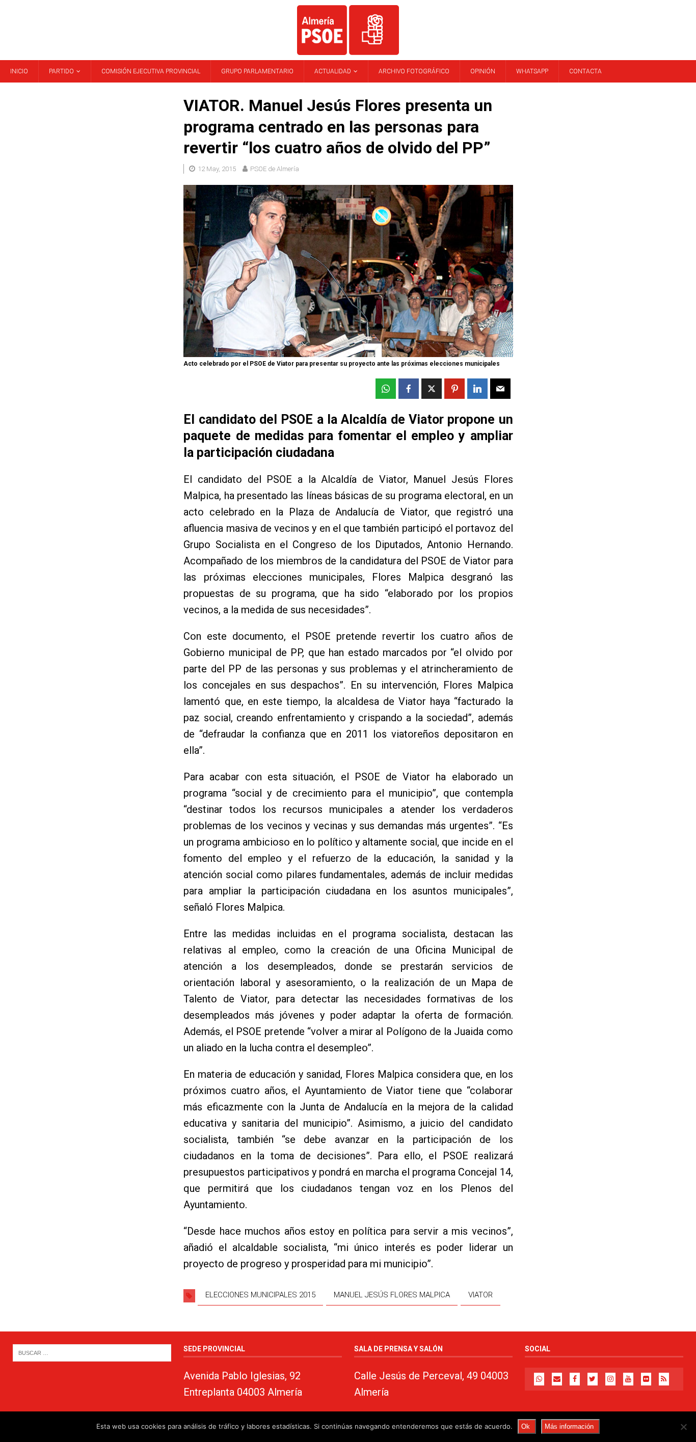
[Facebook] (575, 1379)
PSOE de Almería (274, 169)
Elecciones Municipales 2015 (260, 1294)
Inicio (19, 71)
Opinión (482, 71)
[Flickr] (646, 1379)
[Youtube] (628, 1379)
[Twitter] (592, 1379)
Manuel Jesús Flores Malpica (392, 1294)
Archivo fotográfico (414, 71)
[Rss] (664, 1379)
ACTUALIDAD (332, 71)
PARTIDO (61, 71)
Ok (525, 1426)
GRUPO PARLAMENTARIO (257, 71)
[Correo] (557, 1379)
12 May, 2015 (217, 169)
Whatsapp (532, 71)
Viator (480, 1294)
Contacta (585, 71)
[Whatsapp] (539, 1379)
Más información (569, 1426)
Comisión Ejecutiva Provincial (150, 71)
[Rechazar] (683, 1427)
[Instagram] (610, 1379)
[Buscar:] (92, 1352)
